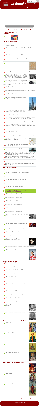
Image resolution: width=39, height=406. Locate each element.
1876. (6, 71)
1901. (6, 197)
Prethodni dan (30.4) (12, 29)
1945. (6, 283)
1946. (6, 294)
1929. (6, 219)
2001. (6, 152)
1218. (6, 168)
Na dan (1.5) (20, 29)
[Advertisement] (19, 18)
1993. (6, 128)
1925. (6, 90)
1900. (6, 86)
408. (6, 262)
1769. (6, 175)
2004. (6, 163)
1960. (6, 114)
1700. (6, 266)
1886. (6, 74)
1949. (6, 228)
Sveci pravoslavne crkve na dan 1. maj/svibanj (14, 320)
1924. (6, 204)
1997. (6, 144)
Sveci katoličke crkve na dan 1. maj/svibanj (13, 362)
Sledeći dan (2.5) (28, 29)
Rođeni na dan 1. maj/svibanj (10, 167)
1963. (6, 231)
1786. (6, 54)
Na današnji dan (22, 402)
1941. (6, 280)
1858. (6, 58)
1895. (6, 80)
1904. (6, 273)
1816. (6, 179)
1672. (6, 172)
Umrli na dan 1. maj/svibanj (10, 261)
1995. (6, 138)
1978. (6, 121)
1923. (6, 200)
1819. (6, 182)
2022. (6, 312)
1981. (6, 246)
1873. (6, 269)
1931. (6, 97)
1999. (6, 148)
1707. (6, 47)
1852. (6, 186)
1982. (6, 124)
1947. (6, 110)
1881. (6, 193)
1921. (6, 276)
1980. (6, 238)
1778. (6, 51)
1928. (6, 214)
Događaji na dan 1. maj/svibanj (10, 41)
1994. (6, 135)
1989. (6, 297)
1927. (6, 93)
